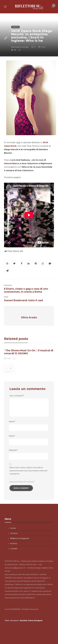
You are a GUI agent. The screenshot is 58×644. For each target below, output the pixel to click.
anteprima (15, 27)
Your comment (16, 396)
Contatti (13, 548)
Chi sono (14, 533)
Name (12, 421)
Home (13, 528)
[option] (29, 354)
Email (12, 436)
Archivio (13, 543)
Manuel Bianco (11, 163)
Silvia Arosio (15, 47)
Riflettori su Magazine (19, 538)
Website (13, 450)
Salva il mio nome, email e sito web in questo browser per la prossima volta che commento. (28, 471)
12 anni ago (24, 47)
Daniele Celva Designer (31, 620)
